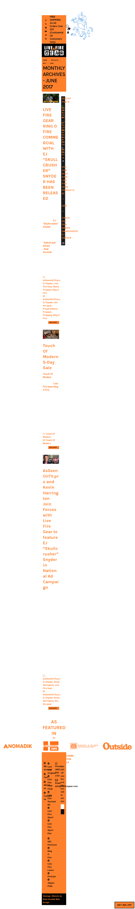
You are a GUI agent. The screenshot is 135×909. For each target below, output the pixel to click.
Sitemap (46, 896)
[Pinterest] (46, 27)
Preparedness (50, 309)
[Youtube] (46, 31)
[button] (67, 26)
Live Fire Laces (51, 867)
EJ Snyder (48, 283)
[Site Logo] (54, 50)
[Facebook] (46, 20)
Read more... (53, 322)
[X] (46, 24)
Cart (46, 777)
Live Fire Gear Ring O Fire (50, 386)
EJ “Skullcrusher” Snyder (51, 223)
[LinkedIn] (46, 38)
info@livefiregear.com (66, 786)
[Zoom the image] (17, 742)
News (56, 286)
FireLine (52, 876)
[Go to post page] (62, 106)
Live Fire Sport (50, 814)
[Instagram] (46, 35)
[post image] (51, 98)
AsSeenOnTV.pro (51, 280)
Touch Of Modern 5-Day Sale (50, 356)
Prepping (47, 315)
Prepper (47, 290)
